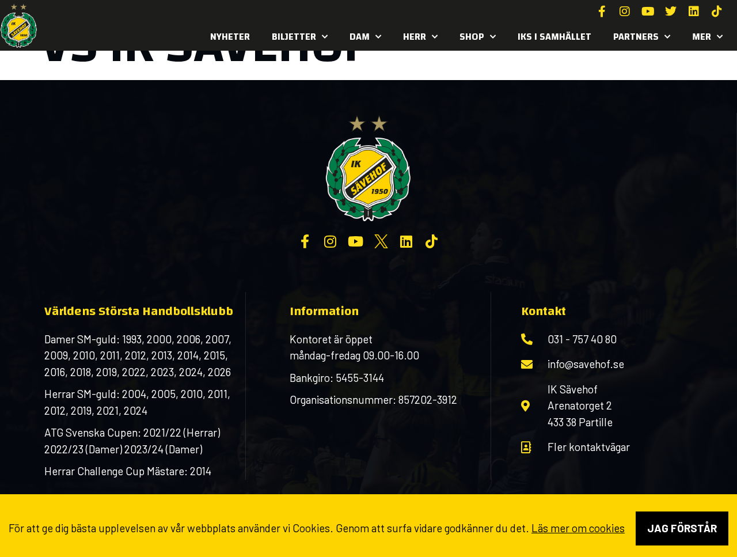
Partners (636, 37)
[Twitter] (670, 11)
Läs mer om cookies (578, 528)
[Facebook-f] (601, 11)
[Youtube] (647, 11)
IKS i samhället (554, 37)
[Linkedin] (693, 11)
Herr (414, 37)
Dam (359, 37)
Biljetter (294, 37)
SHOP (471, 37)
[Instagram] (624, 11)
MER (701, 37)
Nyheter (230, 37)
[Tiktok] (716, 11)
